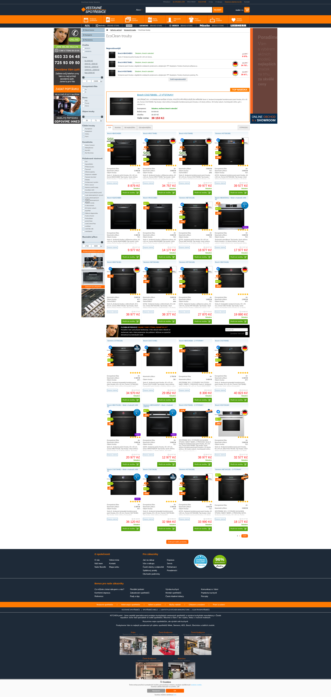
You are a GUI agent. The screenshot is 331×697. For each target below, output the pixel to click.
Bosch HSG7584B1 (125, 71)
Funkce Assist (89, 216)
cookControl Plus (90, 223)
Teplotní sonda (89, 203)
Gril (86, 161)
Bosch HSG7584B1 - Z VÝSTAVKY (191, 405)
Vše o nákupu (148, 563)
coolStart (88, 226)
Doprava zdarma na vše (233, 2)
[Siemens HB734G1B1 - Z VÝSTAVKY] (231, 500)
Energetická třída (89, 86)
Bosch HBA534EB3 (125, 53)
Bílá (86, 100)
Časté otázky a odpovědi (153, 567)
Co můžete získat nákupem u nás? (109, 589)
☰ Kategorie (87, 35)
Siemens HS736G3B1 (187, 469)
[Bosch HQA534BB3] (123, 229)
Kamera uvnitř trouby (91, 187)
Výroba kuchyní (172, 589)
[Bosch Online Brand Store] (181, 26)
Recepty (204, 596)
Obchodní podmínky (151, 574)
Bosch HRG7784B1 (125, 62)
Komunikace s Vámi (209, 589)
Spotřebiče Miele (150, 610)
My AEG (87, 150)
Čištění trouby (88, 126)
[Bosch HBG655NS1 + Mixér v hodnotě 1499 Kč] (231, 229)
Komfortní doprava (102, 593)
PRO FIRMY (191, 2)
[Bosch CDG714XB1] (159, 366)
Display (87, 179)
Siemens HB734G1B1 (187, 198)
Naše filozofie (100, 567)
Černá (87, 103)
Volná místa (114, 560)
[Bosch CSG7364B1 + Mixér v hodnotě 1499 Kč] (123, 494)
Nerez (87, 106)
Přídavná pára (89, 166)
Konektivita (87, 142)
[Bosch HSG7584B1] (112, 76)
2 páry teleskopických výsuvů (92, 198)
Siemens (88, 51)
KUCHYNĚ (202, 2)
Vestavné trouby (130, 30)
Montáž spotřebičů (173, 593)
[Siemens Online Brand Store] (151, 26)
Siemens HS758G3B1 (223, 133)
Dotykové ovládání (91, 174)
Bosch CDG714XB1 (150, 341)
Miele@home (89, 147)
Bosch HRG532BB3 (150, 198)
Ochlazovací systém (91, 182)
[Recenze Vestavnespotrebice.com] (200, 568)
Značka (85, 45)
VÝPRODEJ (243, 127)
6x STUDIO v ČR (179, 2)
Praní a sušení (219, 605)
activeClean (88, 221)
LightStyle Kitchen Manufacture (175, 610)
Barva (84, 98)
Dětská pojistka (90, 172)
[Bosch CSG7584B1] (231, 366)
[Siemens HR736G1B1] (195, 293)
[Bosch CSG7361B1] (159, 494)
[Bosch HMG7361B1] (123, 293)
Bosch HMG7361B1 (114, 262)
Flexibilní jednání (137, 589)
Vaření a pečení (116, 30)
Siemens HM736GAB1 (151, 262)
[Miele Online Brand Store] (211, 26)
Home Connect (90, 145)
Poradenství (172, 570)
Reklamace (172, 567)
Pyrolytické (88, 129)
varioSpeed (88, 231)
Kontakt (247, 2)
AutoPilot (88, 210)
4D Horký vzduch (90, 208)
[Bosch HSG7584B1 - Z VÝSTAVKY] (195, 436)
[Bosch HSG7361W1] (231, 436)
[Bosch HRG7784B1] (112, 67)
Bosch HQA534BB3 (114, 198)
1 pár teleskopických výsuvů (94, 195)
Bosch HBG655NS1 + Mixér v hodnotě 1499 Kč (230, 198)
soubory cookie (196, 685)
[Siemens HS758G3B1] (231, 164)
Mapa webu (114, 567)
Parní (86, 136)
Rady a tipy (135, 596)
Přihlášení (166, 2)
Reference (99, 596)
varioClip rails (89, 229)
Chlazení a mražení (197, 605)
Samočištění (89, 164)
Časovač (88, 169)
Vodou (87, 134)
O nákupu (218, 2)
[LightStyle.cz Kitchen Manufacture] (93, 303)
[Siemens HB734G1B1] (195, 229)
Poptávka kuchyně (209, 593)
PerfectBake (89, 218)
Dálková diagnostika (91, 213)
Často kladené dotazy (175, 596)
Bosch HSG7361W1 (222, 405)
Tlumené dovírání (90, 177)
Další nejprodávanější (178, 79)
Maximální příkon (89, 237)
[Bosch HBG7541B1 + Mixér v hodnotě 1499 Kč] (123, 436)
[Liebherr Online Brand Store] (238, 26)
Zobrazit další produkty (177, 542)
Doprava (170, 560)
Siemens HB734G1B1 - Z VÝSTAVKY (228, 469)
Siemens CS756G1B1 (115, 341)
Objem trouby (88, 111)
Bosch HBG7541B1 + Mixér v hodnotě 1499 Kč (122, 406)
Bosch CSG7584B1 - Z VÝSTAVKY (155, 95)
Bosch (87, 48)
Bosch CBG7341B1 (222, 262)
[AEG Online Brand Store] (87, 26)
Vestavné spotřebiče (104, 605)
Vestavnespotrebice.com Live (93, 251)
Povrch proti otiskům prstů (93, 192)
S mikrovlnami (89, 205)
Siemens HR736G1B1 (187, 262)
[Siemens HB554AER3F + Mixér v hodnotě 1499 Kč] (159, 436)
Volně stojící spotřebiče (130, 605)
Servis (169, 563)
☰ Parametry (88, 40)
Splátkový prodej (150, 570)
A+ (86, 89)
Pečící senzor (89, 185)
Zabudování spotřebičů (139, 593)
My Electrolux (89, 153)
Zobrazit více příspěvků (93, 287)
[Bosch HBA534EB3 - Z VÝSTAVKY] (195, 371)
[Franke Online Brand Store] (129, 26)
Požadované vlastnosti (92, 158)
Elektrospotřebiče (201, 610)
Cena (84, 57)
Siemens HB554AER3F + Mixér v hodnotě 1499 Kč (158, 406)
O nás (211, 2)
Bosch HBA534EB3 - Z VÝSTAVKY (191, 341)
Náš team (99, 563)
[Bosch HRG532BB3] (159, 229)
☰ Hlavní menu (88, 30)
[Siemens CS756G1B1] (123, 366)
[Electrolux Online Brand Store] (107, 26)
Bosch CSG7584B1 (222, 341)
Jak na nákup (148, 560)
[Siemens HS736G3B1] (195, 500)
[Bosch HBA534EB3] (112, 58)
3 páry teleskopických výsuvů (92, 201)
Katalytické (88, 131)
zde (175, 695)
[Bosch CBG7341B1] (231, 287)
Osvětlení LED (89, 190)
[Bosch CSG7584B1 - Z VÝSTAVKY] (121, 115)
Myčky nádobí (175, 605)
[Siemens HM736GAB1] (159, 293)
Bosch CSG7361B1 (150, 469)
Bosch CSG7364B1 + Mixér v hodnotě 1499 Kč (122, 470)
